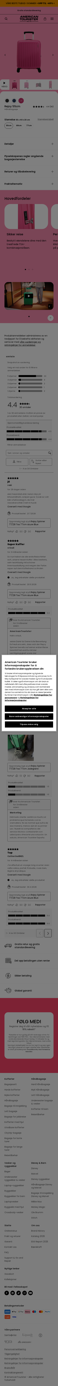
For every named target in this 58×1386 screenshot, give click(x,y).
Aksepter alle (29, 708)
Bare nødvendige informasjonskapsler (29, 716)
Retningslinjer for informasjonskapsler (22, 699)
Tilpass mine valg (29, 724)
